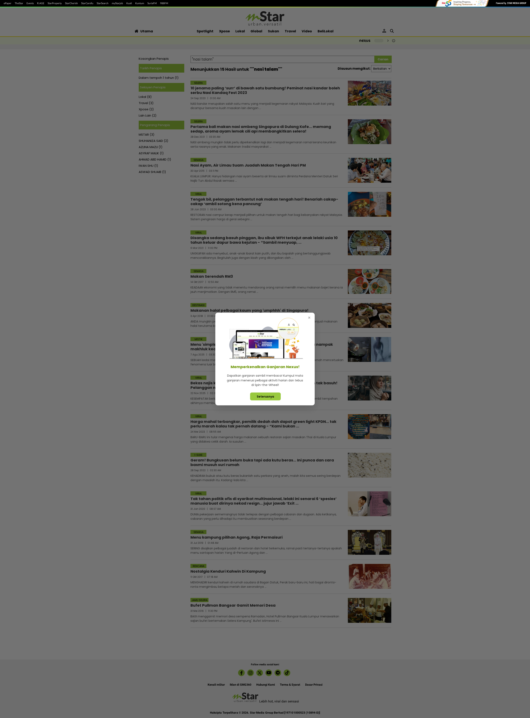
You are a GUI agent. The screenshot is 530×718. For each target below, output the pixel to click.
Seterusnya (265, 396)
